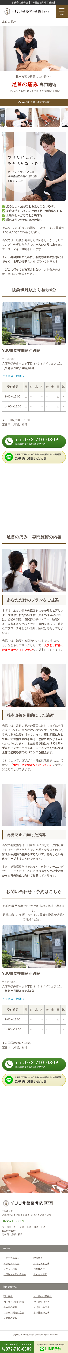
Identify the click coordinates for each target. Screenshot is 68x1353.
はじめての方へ (11, 1258)
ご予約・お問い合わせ (14, 1274)
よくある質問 (40, 1274)
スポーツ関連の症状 (13, 1312)
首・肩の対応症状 (42, 1296)
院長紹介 (38, 1258)
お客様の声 (39, 1269)
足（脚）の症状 (41, 1307)
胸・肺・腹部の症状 (13, 1301)
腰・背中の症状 (41, 1301)
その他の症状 (10, 1318)
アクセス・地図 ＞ (13, 375)
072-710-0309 (13, 1221)
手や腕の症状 (10, 1307)
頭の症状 (8, 1296)
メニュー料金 (10, 1269)
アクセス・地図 (11, 1263)
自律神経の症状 (41, 1312)
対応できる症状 (41, 1263)
